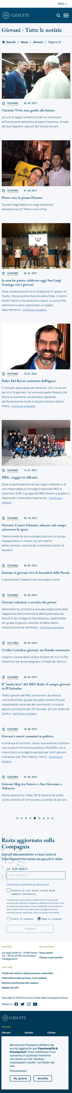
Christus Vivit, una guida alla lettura (28, 110)
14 (39, 818)
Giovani (38, 42)
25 (52, 818)
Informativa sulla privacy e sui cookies (24, 978)
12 (30, 818)
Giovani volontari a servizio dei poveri (29, 602)
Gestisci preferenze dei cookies (20, 982)
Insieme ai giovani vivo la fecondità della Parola (36, 572)
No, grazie (20, 1078)
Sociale (29, 1032)
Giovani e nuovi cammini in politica (27, 736)
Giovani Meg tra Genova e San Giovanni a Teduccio (32, 786)
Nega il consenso (52, 918)
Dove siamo (46, 952)
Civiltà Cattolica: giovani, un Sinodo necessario (36, 650)
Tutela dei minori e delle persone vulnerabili (27, 973)
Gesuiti (20, 15)
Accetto (42, 1078)
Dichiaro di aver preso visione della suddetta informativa (33, 892)
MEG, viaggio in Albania (20, 477)
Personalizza (18, 1071)
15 (44, 818)
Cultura (12, 642)
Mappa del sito (10, 987)
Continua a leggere (35, 309)
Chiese (51, 1032)
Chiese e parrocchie (51, 957)
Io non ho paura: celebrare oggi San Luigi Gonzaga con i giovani (31, 282)
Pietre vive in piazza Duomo (22, 197)
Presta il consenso (22, 918)
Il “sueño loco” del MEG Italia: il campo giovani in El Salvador (36, 686)
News (24, 42)
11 (26, 818)
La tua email (17, 868)
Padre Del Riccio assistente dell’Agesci (29, 380)
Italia (64, 5)
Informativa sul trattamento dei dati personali (28, 884)
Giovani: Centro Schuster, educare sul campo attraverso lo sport (34, 527)
